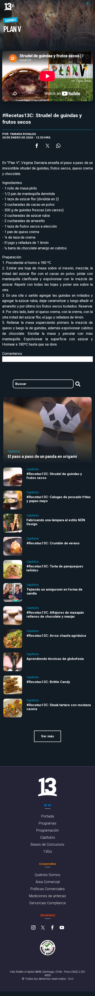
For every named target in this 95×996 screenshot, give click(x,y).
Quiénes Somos (47, 875)
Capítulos (47, 837)
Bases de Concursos (47, 844)
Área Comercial (48, 882)
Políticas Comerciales (47, 889)
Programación (47, 830)
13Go (47, 851)
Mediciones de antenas (47, 896)
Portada (47, 816)
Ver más (47, 736)
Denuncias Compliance (47, 903)
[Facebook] (52, 928)
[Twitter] (42, 928)
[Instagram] (33, 928)
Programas (47, 823)
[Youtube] (61, 928)
